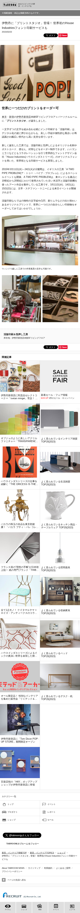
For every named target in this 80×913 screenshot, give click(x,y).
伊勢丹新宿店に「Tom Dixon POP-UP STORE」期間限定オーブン (20, 740)
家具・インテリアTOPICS (42, 853)
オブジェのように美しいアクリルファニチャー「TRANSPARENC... (19, 440)
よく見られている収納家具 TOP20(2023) (55, 612)
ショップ (11, 820)
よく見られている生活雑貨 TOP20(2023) (55, 483)
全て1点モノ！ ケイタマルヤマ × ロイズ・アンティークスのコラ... (19, 611)
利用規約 (48, 868)
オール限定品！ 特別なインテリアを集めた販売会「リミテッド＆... (19, 697)
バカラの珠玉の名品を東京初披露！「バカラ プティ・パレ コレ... (20, 525)
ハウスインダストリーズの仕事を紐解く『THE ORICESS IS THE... (19, 483)
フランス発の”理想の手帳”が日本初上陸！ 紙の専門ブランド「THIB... (20, 568)
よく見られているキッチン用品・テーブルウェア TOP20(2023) (59, 526)
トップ (10, 804)
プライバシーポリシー (12, 871)
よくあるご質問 (63, 868)
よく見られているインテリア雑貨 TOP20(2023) (59, 440)
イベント (51, 804)
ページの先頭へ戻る (16, 880)
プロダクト (12, 812)
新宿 (11, 116)
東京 (4, 116)
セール (50, 820)
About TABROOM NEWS (13, 868)
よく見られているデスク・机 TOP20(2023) (57, 698)
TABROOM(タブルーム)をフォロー (22, 843)
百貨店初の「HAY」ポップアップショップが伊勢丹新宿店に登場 (19, 783)
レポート (51, 812)
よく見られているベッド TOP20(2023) (54, 655)
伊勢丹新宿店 (23, 116)
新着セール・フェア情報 (54, 395)
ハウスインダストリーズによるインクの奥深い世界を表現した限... (19, 654)
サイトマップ (34, 868)
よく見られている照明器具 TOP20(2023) (55, 569)
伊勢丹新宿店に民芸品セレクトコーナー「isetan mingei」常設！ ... (19, 397)
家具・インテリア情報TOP (14, 853)
